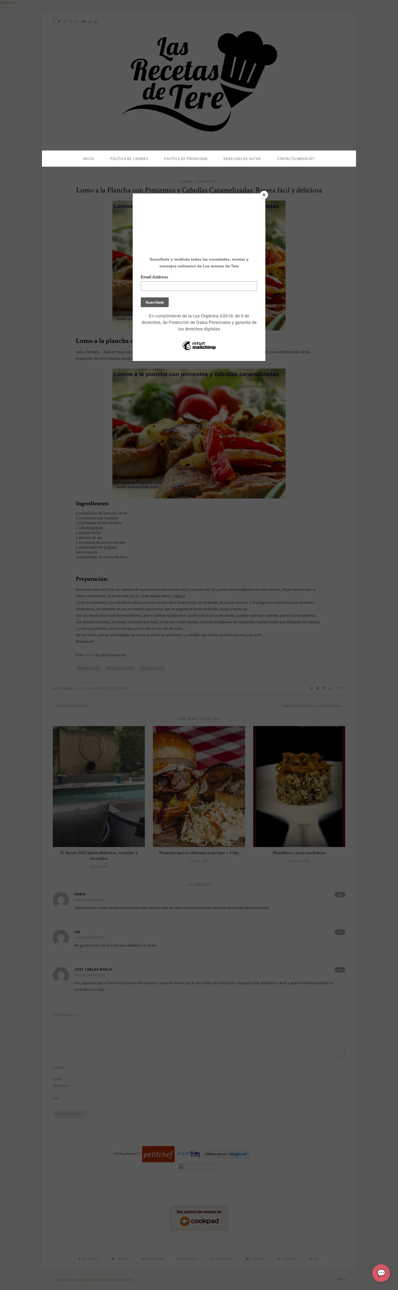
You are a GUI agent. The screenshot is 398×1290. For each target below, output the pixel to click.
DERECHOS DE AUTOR (242, 158)
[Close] (264, 195)
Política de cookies (129, 158)
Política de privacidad (186, 158)
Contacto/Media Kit (296, 158)
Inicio (88, 158)
